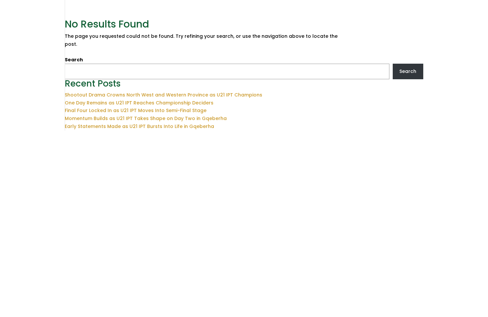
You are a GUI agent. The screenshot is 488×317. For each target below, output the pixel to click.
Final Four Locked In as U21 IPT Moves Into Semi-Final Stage (135, 110)
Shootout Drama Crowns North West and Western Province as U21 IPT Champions (163, 95)
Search (74, 59)
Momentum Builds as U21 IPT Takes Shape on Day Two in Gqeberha (146, 118)
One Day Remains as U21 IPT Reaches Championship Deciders (139, 102)
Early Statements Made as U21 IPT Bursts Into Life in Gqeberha (139, 126)
